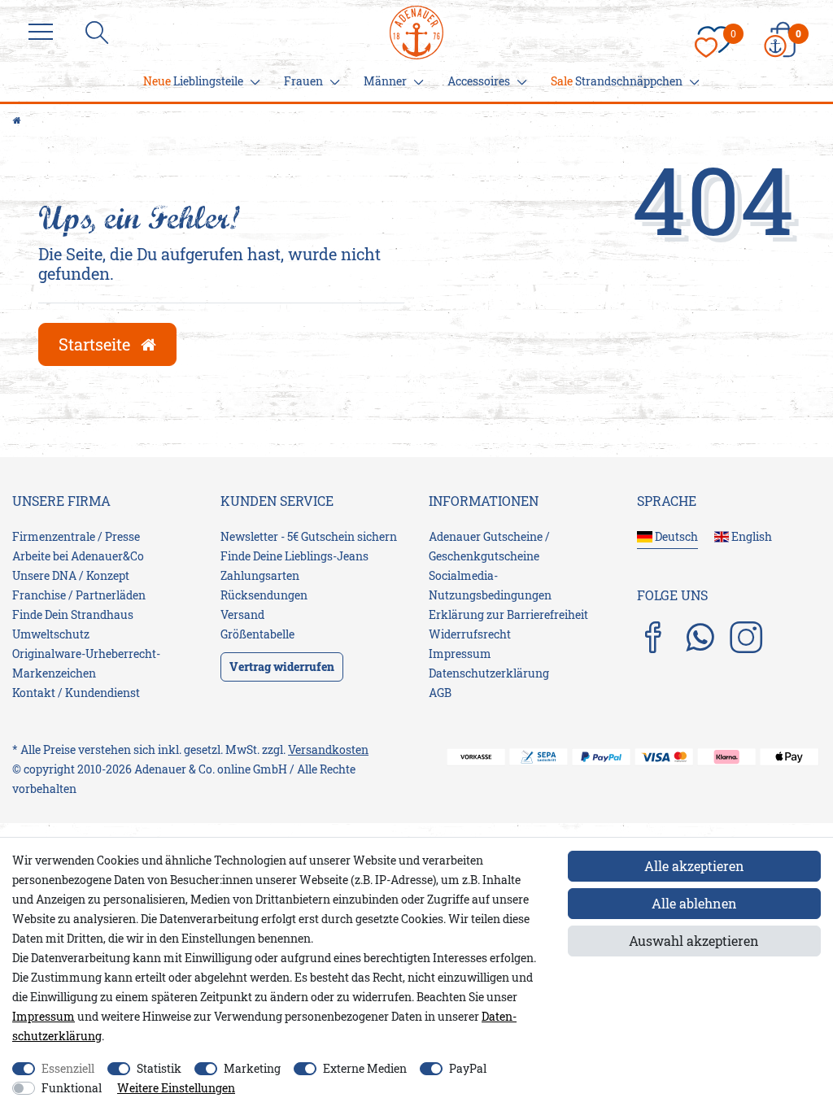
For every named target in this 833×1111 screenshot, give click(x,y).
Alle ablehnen (694, 903)
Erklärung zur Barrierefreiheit (508, 614)
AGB (440, 692)
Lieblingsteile (193, 81)
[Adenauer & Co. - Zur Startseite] (416, 22)
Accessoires (478, 81)
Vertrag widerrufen (281, 666)
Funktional (71, 1088)
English (750, 536)
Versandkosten (328, 749)
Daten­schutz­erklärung (489, 673)
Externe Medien (365, 1068)
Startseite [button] (96, 344)
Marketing (252, 1068)
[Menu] (44, 32)
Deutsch (675, 536)
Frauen (303, 81)
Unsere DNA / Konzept (70, 575)
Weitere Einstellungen (176, 1088)
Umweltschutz (50, 634)
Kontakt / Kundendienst (76, 692)
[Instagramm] (746, 638)
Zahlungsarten (259, 575)
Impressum (460, 653)
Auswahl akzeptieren (694, 940)
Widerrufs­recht (470, 634)
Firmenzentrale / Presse (76, 536)
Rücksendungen (263, 595)
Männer (385, 81)
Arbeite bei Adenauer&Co (78, 556)
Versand (242, 614)
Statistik (159, 1068)
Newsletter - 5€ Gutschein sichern (308, 536)
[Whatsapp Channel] (699, 636)
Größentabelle (257, 634)
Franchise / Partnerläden (79, 595)
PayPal (467, 1068)
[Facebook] (653, 638)
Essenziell (67, 1068)
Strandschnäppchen (617, 81)
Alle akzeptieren (694, 865)
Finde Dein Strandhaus (72, 614)
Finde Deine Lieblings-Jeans (294, 556)
